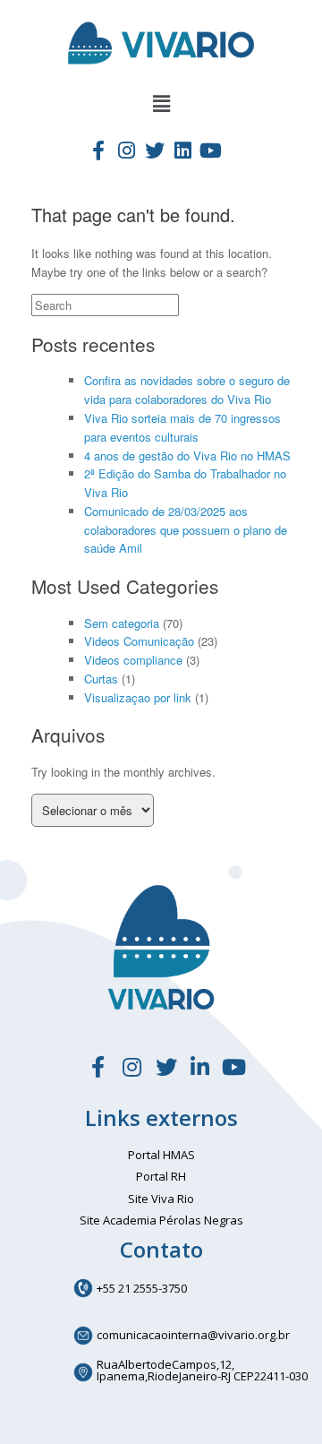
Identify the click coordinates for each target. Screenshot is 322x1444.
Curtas (101, 678)
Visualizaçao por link (137, 697)
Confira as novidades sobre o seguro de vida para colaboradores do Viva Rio (187, 390)
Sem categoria (121, 623)
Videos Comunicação (139, 640)
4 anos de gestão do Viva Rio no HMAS (187, 455)
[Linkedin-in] (200, 1066)
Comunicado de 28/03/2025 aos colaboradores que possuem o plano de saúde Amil (185, 530)
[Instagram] (126, 149)
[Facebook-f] (98, 149)
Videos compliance (133, 659)
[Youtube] (210, 149)
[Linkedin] (182, 149)
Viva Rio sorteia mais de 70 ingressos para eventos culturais (182, 427)
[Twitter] (154, 149)
